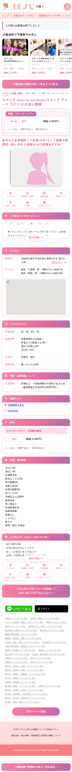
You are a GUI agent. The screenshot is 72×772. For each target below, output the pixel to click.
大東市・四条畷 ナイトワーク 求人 (20, 682)
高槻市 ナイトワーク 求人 (16, 662)
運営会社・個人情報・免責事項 (25, 735)
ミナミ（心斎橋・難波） (13, 93)
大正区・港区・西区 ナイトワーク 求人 (22, 642)
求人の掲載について (36, 729)
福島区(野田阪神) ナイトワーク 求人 (21, 634)
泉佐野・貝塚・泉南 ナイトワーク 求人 (22, 702)
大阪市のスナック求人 (49, 15)
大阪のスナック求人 (23, 15)
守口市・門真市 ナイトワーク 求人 (20, 678)
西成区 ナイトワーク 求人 (49, 650)
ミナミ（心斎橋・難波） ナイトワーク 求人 (24, 622)
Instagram (13, 410)
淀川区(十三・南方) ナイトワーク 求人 (45, 626)
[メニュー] (67, 7)
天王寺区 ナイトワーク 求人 (54, 642)
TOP (15, 729)
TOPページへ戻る (36, 711)
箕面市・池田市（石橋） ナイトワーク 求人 (24, 670)
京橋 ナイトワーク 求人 (56, 622)
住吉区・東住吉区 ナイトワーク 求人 (48, 654)
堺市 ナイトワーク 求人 (40, 658)
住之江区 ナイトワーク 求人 (17, 654)
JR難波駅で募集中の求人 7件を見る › (36, 767)
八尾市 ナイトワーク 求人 (49, 686)
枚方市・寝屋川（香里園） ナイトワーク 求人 (25, 674)
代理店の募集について (51, 735)
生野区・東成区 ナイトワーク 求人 (20, 650)
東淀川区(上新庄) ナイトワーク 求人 (21, 630)
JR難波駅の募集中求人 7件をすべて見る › (35, 84)
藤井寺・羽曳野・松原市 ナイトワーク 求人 (24, 690)
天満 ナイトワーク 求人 (15, 626)
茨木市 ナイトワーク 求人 (41, 662)
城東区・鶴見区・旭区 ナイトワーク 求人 (23, 638)
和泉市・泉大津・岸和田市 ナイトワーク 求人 (25, 698)
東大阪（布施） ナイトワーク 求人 (20, 686)
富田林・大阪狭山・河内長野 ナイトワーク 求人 (26, 694)
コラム (22, 729)
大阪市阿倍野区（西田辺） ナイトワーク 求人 (25, 646)
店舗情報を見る (16, 405)
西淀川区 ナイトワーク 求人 (52, 630)
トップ (5, 15)
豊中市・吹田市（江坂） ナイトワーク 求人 (24, 666)
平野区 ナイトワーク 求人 (16, 658)
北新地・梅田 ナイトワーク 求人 (44, 618)
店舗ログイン (53, 729)
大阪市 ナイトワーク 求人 (16, 618)
